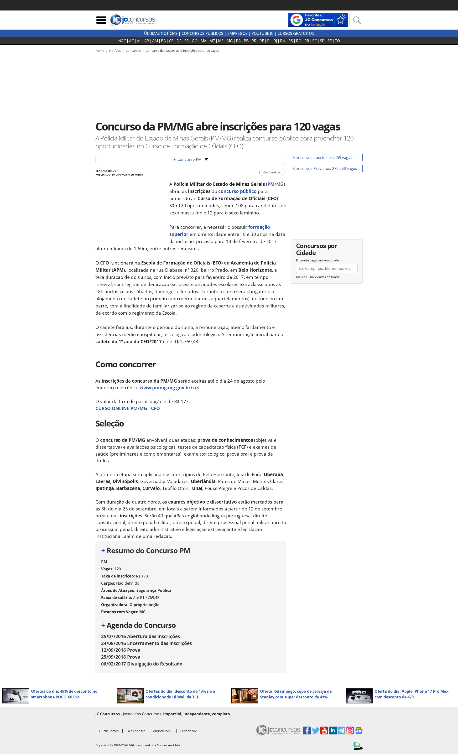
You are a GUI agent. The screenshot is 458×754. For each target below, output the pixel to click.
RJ (275, 41)
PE (262, 41)
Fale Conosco (135, 731)
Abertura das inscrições (140, 636)
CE (171, 41)
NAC (122, 41)
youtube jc (262, 33)
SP (322, 41)
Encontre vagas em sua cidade (317, 260)
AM (155, 41)
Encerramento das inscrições (146, 643)
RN (282, 41)
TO (337, 41)
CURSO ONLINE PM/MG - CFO (127, 408)
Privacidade (188, 731)
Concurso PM (187, 159)
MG (230, 41)
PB (246, 41)
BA (163, 41)
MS (221, 41)
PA (238, 41)
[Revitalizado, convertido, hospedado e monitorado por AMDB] (358, 745)
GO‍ (195, 41)
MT (212, 41)
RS (290, 41)
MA (203, 41)
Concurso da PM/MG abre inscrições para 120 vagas (182, 50)
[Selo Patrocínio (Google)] (318, 19)
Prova (120, 650)
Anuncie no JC (162, 731)
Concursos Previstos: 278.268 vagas (325, 168)
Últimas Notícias (160, 33)
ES (186, 41)
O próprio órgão (145, 604)
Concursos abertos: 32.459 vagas (322, 157)
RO (298, 41)
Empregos (237, 33)
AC (131, 41)
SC (314, 41)
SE (330, 41)
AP (146, 41)
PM (104, 561)
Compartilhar (272, 172)
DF (179, 41)
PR (254, 41)
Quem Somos (109, 731)
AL (139, 41)
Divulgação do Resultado (141, 663)
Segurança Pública (154, 590)
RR (306, 41)
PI (269, 41)
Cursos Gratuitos (295, 33)
